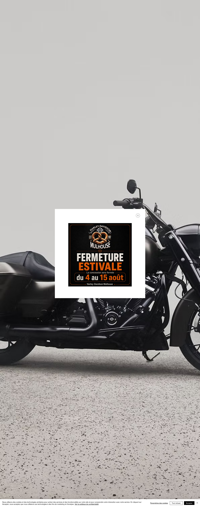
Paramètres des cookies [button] (159, 503)
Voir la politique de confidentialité (87, 504)
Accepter (189, 503)
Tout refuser (176, 503)
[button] (138, 215)
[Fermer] (197, 503)
